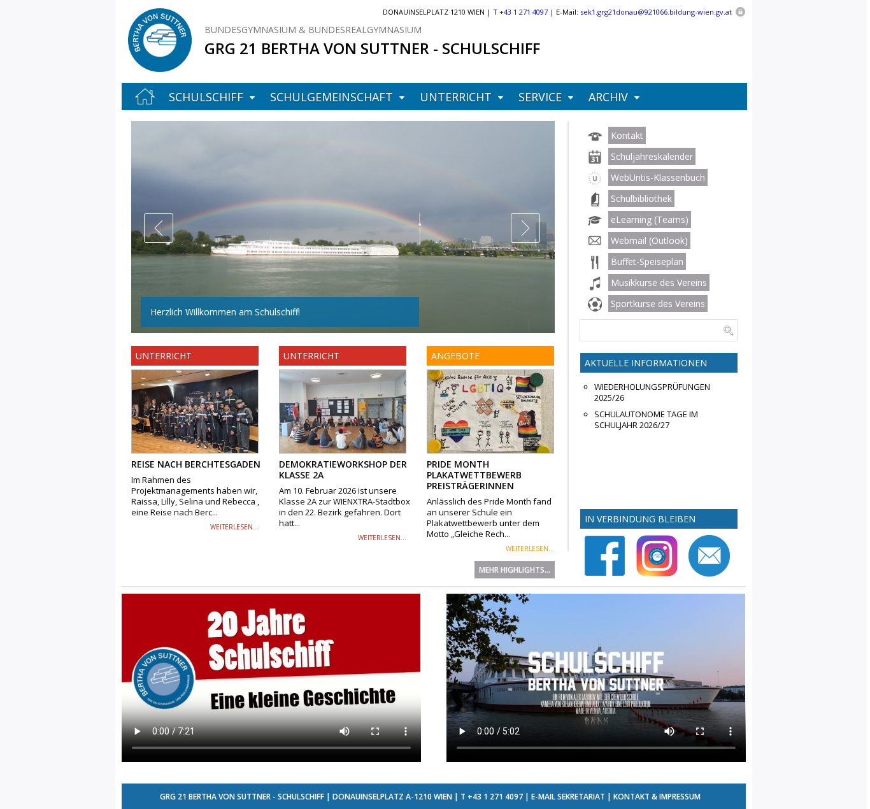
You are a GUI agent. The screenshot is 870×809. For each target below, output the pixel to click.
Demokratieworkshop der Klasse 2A (343, 469)
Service (540, 96)
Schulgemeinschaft (331, 96)
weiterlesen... (234, 526)
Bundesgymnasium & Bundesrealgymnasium (313, 30)
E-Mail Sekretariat (568, 796)
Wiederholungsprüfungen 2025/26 (652, 392)
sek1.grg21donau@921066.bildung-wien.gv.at (656, 12)
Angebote (455, 356)
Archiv (608, 96)
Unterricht (456, 96)
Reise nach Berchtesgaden (195, 464)
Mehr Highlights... (514, 569)
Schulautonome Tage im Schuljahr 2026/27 (646, 420)
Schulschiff (206, 96)
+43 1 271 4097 (495, 796)
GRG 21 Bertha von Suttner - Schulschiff (372, 48)
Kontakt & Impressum (657, 796)
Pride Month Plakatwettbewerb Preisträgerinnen (474, 475)
